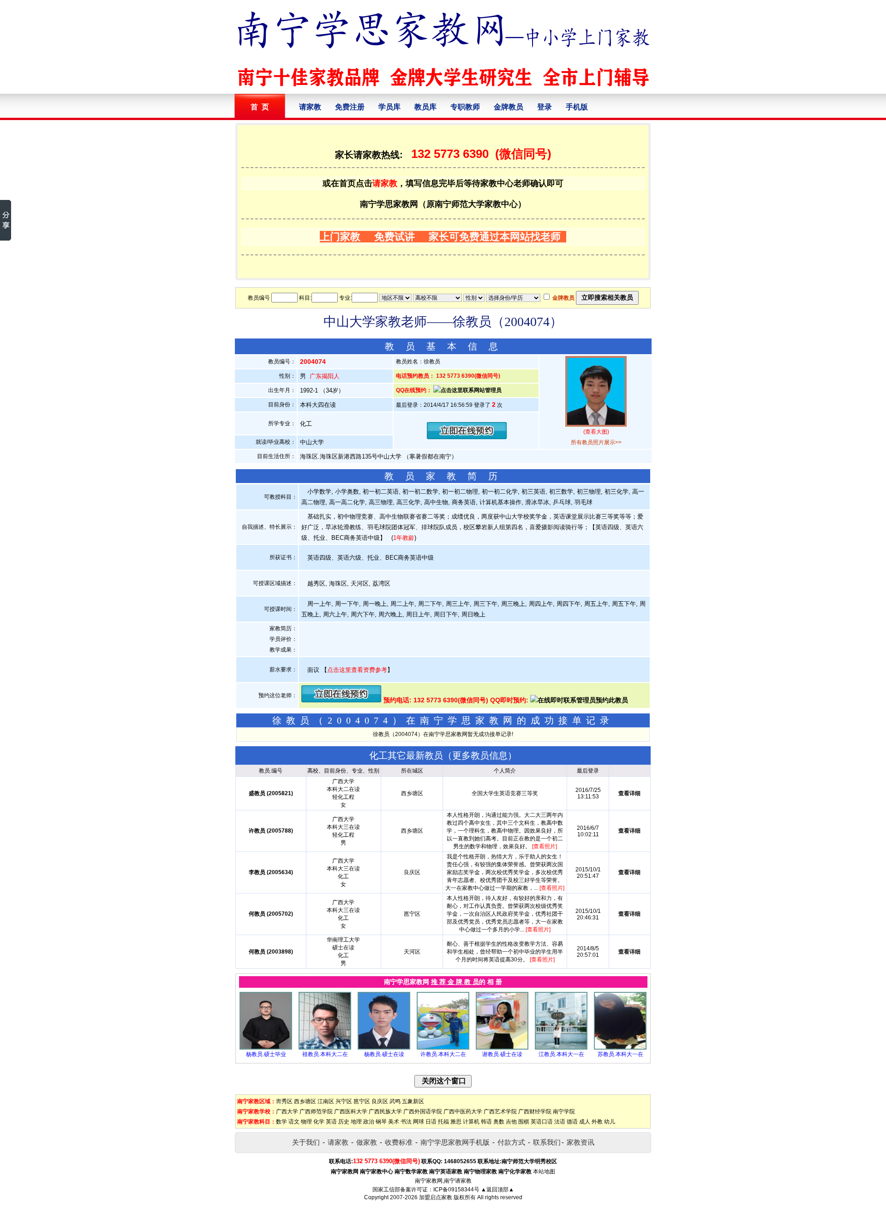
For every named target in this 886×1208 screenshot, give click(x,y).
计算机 (471, 1121)
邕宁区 (361, 1101)
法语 (559, 1121)
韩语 (486, 1121)
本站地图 (544, 1171)
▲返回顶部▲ (497, 1189)
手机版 (577, 107)
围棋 (523, 1121)
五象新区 (413, 1101)
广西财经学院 (534, 1111)
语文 (293, 1121)
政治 (368, 1121)
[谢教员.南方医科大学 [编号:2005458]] (502, 1048)
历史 (343, 1121)
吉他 (511, 1121)
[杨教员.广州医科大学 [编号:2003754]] (384, 1048)
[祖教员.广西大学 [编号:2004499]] (325, 1048)
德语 (572, 1121)
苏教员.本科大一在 (620, 1054)
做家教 (366, 1142)
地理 (356, 1121)
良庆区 (379, 1101)
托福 (443, 1121)
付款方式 (511, 1142)
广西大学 (287, 1111)
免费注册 (350, 107)
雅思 (455, 1121)
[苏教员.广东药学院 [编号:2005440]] (620, 1048)
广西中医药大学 (462, 1111)
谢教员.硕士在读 (502, 1054)
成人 (584, 1121)
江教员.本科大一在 (561, 1054)
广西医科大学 (350, 1111)
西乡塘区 (305, 1101)
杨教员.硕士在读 (384, 1054)
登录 (544, 107)
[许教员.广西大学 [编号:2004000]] (443, 1048)
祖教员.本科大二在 (325, 1054)
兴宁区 (343, 1101)
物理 (306, 1121)
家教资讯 (580, 1142)
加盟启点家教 (435, 1197)
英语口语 (542, 1121)
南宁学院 (564, 1111)
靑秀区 (284, 1101)
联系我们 (547, 1142)
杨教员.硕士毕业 (266, 1054)
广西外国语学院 (422, 1111)
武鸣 (395, 1101)
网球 (418, 1121)
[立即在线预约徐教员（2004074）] (467, 437)
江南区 (325, 1101)
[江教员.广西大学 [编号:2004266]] (561, 1048)
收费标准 (399, 1142)
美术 (393, 1121)
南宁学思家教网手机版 (455, 1142)
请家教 (310, 107)
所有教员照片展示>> (596, 442)
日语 (431, 1121)
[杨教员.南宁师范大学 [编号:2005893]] (265, 1048)
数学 (281, 1121)
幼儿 (609, 1121)
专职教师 (465, 107)
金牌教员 (508, 107)
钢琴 (381, 1121)
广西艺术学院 (500, 1111)
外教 (597, 1121)
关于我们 (306, 1142)
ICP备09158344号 (456, 1189)
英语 (331, 1121)
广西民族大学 (385, 1111)
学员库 (389, 107)
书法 (406, 1121)
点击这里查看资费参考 (357, 669)
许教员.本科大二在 (443, 1054)
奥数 (498, 1121)
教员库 (425, 107)
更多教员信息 (480, 755)
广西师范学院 (316, 1111)
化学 (318, 1121)
